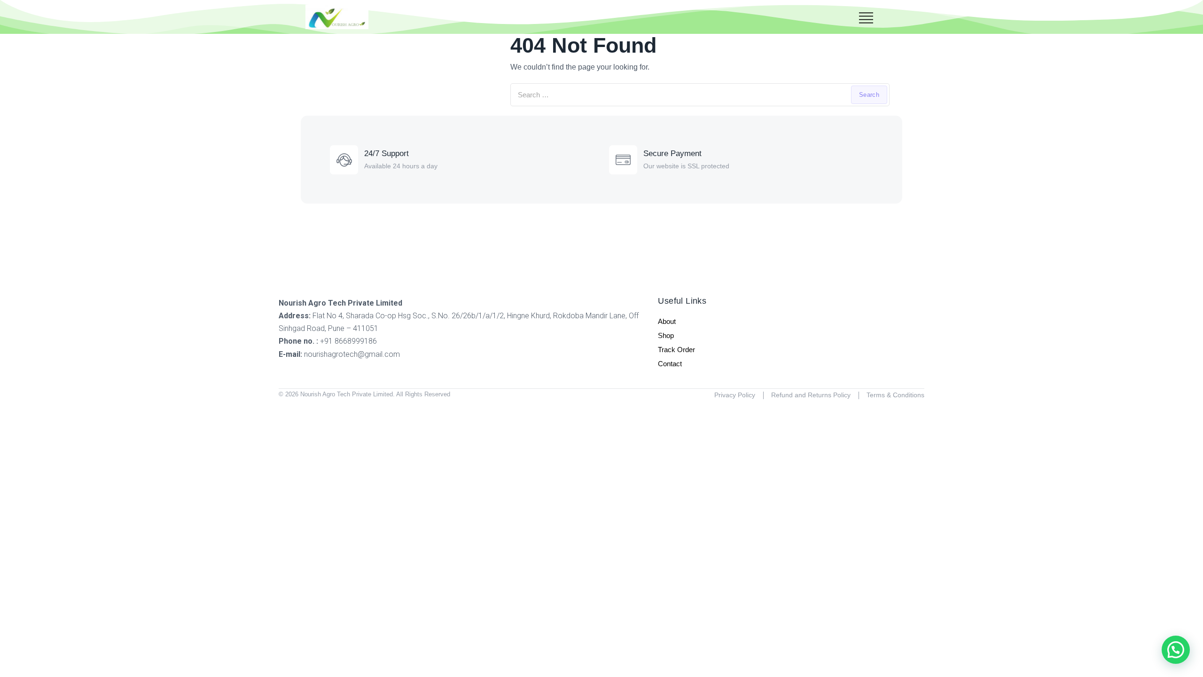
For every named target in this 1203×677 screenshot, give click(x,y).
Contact (670, 364)
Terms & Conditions (895, 395)
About (667, 321)
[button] (1176, 650)
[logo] (336, 17)
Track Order (676, 350)
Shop (666, 335)
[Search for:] (700, 94)
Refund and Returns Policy (811, 395)
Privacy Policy (734, 395)
